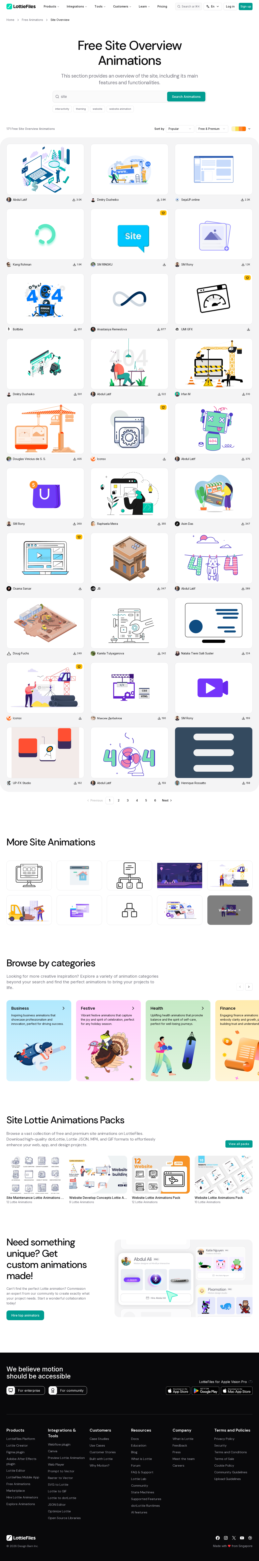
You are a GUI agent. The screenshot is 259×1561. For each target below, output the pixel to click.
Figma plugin (15, 1452)
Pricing (162, 6)
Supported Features (146, 1499)
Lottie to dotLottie (62, 1498)
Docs (135, 1439)
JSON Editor (57, 1504)
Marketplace (15, 1490)
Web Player (56, 1464)
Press (177, 1452)
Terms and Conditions (230, 1452)
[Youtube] (242, 1537)
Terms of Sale (224, 1459)
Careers (178, 1465)
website (97, 108)
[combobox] (180, 128)
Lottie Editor (15, 1470)
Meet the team (184, 1459)
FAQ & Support (142, 1472)
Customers (120, 6)
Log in (230, 6)
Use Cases (97, 1445)
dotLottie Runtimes (145, 1505)
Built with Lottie (101, 1459)
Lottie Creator (17, 1445)
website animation (120, 108)
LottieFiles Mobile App (22, 1477)
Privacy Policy (224, 1439)
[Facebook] (217, 1537)
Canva (52, 1451)
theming (81, 108)
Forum (135, 1465)
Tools (98, 6)
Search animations (192, 6)
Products (50, 6)
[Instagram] (225, 1537)
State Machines (142, 1492)
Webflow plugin (59, 1444)
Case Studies (99, 1439)
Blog (134, 1452)
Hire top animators (25, 1315)
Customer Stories (103, 1452)
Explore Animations (20, 1504)
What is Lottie (141, 1459)
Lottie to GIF (57, 1491)
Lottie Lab (138, 1479)
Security (220, 1445)
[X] (233, 1537)
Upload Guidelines (227, 1479)
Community (139, 1485)
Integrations (75, 6)
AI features (139, 1512)
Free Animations (18, 1484)
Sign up (245, 6)
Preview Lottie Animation (66, 1458)
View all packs (239, 1144)
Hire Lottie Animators (22, 1497)
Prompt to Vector (61, 1471)
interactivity (62, 108)
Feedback (180, 1445)
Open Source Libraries (64, 1518)
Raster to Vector (60, 1478)
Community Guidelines (230, 1472)
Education (138, 1445)
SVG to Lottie (58, 1484)
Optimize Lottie (59, 1511)
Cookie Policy (224, 1465)
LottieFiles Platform (20, 1439)
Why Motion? (99, 1465)
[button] (129, 96)
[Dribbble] (250, 1537)
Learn (143, 6)
